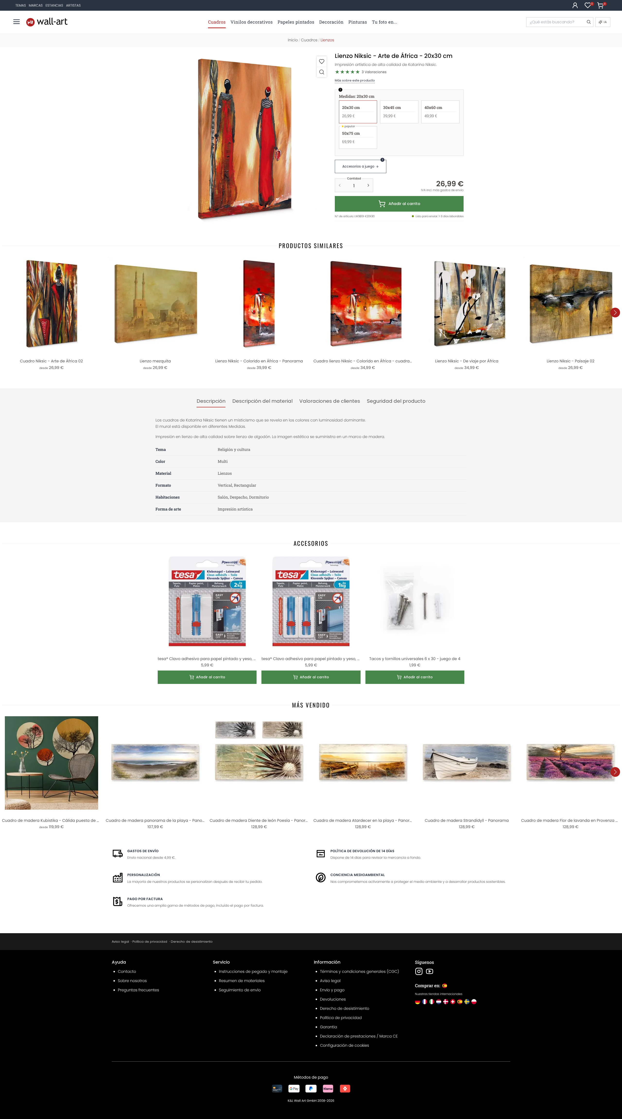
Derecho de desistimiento (192, 941)
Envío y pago (332, 990)
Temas (20, 5)
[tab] (211, 401)
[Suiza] (452, 1001)
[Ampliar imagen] (322, 72)
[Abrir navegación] (16, 22)
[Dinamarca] (445, 1001)
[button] (244, 138)
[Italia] (431, 1001)
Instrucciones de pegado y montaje (253, 971)
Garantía (328, 1027)
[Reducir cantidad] (339, 185)
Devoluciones (333, 999)
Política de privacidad (149, 941)
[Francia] (424, 1001)
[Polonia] (473, 1001)
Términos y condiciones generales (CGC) (359, 971)
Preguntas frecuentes (138, 990)
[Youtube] (429, 971)
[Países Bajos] (438, 1001)
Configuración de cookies (344, 1045)
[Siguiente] (615, 312)
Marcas (36, 5)
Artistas (73, 5)
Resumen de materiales (242, 981)
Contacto (127, 971)
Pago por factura (145, 898)
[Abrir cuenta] (575, 5)
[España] (459, 1001)
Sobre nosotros (132, 981)
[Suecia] (466, 1001)
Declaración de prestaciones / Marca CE (359, 1036)
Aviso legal (120, 941)
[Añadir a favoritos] (322, 61)
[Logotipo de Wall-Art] (47, 22)
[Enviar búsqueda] (588, 22)
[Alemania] (417, 1001)
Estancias (54, 5)
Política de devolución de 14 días (362, 851)
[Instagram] (419, 971)
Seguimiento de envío (240, 990)
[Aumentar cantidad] (368, 185)
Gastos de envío (143, 851)
